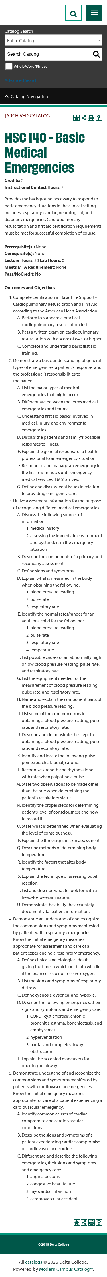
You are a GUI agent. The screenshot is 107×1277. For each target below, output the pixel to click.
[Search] (96, 54)
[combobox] (53, 40)
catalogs (33, 1262)
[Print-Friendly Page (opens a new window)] (91, 118)
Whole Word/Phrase (30, 66)
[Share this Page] (84, 118)
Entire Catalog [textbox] (20, 40)
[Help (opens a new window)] (99, 118)
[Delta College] (27, 2)
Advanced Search (21, 80)
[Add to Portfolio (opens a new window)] (76, 118)
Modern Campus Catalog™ (66, 1269)
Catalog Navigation (29, 96)
